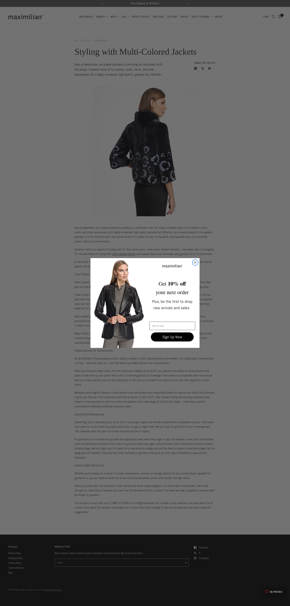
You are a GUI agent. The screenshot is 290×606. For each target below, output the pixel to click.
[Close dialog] (195, 262)
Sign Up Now (172, 336)
